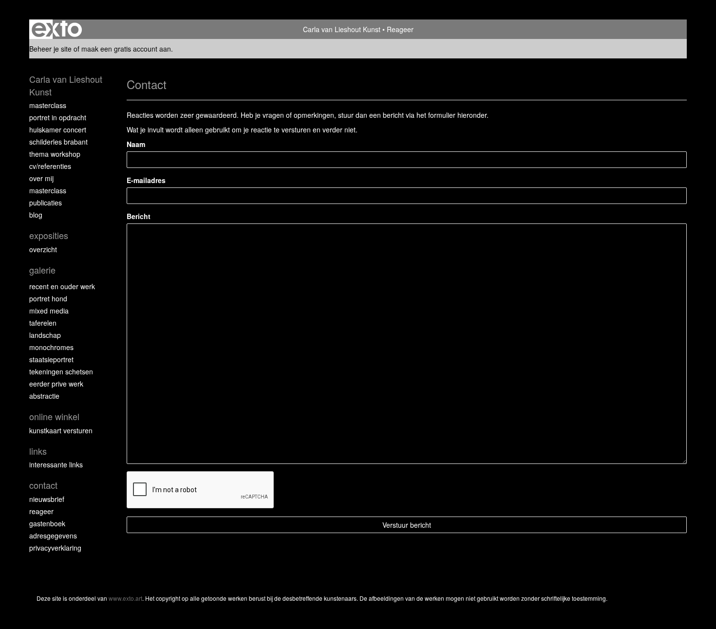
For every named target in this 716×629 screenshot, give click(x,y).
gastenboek (47, 523)
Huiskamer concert (57, 129)
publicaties (45, 202)
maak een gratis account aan (126, 49)
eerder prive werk (56, 383)
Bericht (139, 216)
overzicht (43, 249)
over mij (41, 178)
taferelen (43, 323)
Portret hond (48, 298)
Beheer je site (50, 49)
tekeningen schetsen (61, 371)
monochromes (51, 347)
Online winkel (54, 416)
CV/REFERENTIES (50, 166)
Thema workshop (54, 154)
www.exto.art (125, 598)
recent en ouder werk (62, 286)
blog (35, 215)
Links (38, 451)
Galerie (42, 270)
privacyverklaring (55, 548)
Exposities (48, 235)
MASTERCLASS (47, 190)
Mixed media (49, 310)
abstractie (44, 396)
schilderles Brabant (58, 142)
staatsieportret (51, 359)
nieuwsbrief (46, 499)
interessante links (56, 464)
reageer (41, 511)
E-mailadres (146, 180)
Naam (136, 144)
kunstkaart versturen (61, 430)
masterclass (47, 105)
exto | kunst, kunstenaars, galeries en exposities (56, 29)
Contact (43, 485)
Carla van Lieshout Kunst (341, 29)
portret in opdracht (57, 117)
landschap (45, 335)
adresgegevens (53, 535)
